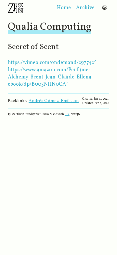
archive (85, 7)
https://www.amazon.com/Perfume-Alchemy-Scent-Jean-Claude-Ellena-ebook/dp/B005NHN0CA (51, 77)
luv (67, 114)
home (64, 7)
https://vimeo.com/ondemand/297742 (51, 62)
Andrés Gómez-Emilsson (54, 101)
